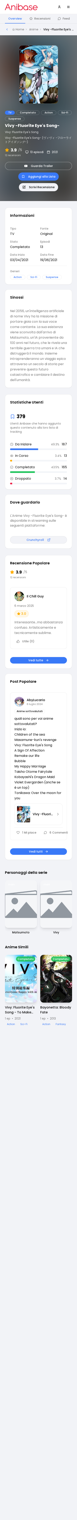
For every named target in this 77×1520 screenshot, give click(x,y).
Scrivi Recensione (42, 187)
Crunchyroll (35, 540)
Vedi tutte (35, 660)
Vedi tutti (36, 852)
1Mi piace (29, 833)
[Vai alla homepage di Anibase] (21, 7)
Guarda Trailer (42, 166)
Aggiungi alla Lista (41, 177)
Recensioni (42, 19)
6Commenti (58, 833)
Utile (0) (28, 641)
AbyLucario (36, 700)
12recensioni (13, 155)
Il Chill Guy (35, 596)
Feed (66, 19)
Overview (15, 19)
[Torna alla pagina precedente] (7, 29)
